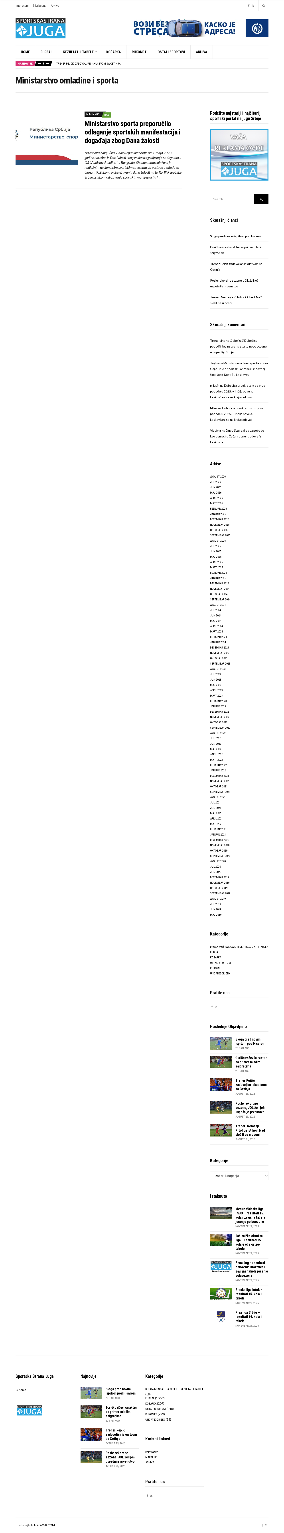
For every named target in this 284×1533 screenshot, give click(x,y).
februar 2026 (218, 508)
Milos (213, 408)
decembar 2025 (219, 519)
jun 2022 (215, 743)
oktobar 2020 (218, 850)
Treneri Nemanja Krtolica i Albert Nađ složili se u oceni (250, 1130)
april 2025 (216, 562)
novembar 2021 (219, 781)
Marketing (39, 5)
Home (25, 52)
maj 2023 (215, 685)
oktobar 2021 (218, 786)
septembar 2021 (220, 791)
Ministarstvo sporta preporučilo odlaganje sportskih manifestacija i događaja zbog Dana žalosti (133, 132)
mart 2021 (216, 823)
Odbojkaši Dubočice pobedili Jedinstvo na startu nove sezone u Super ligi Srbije (238, 346)
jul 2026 (215, 482)
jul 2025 (215, 546)
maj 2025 (215, 556)
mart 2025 (216, 567)
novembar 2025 (219, 524)
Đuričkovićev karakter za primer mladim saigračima (251, 1062)
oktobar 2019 (218, 888)
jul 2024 (215, 610)
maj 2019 (215, 914)
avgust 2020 (218, 861)
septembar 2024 (220, 599)
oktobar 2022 (218, 722)
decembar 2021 (219, 775)
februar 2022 (218, 765)
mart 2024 (216, 631)
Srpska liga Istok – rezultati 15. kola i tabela (248, 1294)
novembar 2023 (219, 653)
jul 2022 (215, 738)
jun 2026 (215, 487)
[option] (162, 63)
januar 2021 (218, 834)
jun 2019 (215, 909)
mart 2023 (216, 695)
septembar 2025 (220, 535)
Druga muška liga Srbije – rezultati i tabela (239, 946)
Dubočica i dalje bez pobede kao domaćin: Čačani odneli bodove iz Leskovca (237, 436)
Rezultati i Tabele (78, 52)
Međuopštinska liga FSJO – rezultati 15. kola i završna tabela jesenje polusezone (250, 1215)
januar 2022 (218, 770)
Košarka (113, 52)
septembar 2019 (220, 893)
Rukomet (139, 52)
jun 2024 (215, 615)
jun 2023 (215, 679)
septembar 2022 (220, 727)
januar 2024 (218, 642)
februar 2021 (218, 829)
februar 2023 (218, 701)
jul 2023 (215, 674)
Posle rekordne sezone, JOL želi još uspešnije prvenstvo (249, 1107)
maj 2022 (215, 749)
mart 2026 (216, 503)
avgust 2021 (218, 797)
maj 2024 (215, 620)
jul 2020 (215, 866)
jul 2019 (215, 904)
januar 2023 (218, 706)
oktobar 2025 (218, 530)
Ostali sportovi (171, 52)
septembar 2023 (220, 663)
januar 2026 (218, 514)
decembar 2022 (219, 711)
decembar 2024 (219, 583)
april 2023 (216, 690)
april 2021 (216, 818)
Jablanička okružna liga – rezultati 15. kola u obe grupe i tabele (249, 1242)
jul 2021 (215, 802)
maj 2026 (215, 492)
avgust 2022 (218, 733)
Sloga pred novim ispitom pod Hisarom (236, 236)
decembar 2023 (219, 647)
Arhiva (55, 5)
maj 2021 (215, 813)
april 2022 (216, 754)
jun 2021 (215, 807)
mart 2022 (216, 759)
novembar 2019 (219, 882)
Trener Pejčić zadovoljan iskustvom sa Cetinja (88, 63)
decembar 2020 (219, 840)
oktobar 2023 (218, 658)
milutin (214, 385)
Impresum (22, 5)
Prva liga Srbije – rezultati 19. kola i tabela (248, 1316)
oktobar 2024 (218, 594)
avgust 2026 (218, 476)
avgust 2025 (218, 540)
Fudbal (46, 52)
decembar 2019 (219, 877)
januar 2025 (218, 578)
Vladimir (215, 430)
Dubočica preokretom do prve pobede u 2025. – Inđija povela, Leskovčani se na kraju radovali (237, 391)
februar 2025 (218, 572)
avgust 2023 (218, 669)
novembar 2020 (219, 845)
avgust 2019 (218, 898)
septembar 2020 (220, 856)
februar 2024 (218, 636)
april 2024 (216, 626)
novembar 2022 (219, 717)
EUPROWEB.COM (43, 1525)
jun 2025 (215, 551)
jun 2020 (215, 872)
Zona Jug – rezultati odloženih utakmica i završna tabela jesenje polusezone (251, 1269)
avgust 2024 (218, 604)
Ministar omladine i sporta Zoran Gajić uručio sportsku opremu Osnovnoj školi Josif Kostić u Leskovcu (239, 368)
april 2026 (216, 498)
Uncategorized (220, 973)
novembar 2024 (219, 588)
